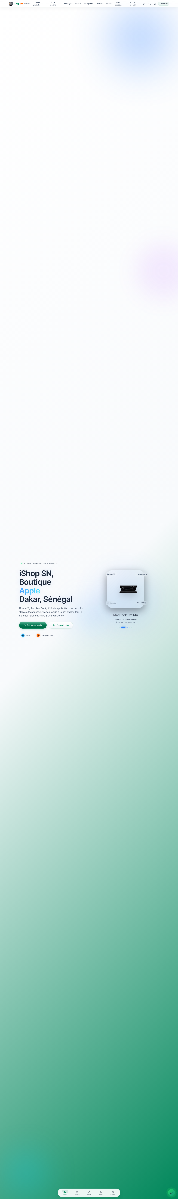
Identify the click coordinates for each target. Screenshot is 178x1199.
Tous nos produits (36, 3)
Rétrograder (88, 3)
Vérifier (109, 3)
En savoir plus (63, 625)
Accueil (27, 3)
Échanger (68, 3)
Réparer (100, 3)
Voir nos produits (34, 625)
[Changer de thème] (144, 3)
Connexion (164, 4)
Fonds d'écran (133, 3)
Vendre (78, 3)
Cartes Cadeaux (118, 3)
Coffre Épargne (53, 3)
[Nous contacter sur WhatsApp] (171, 1192)
